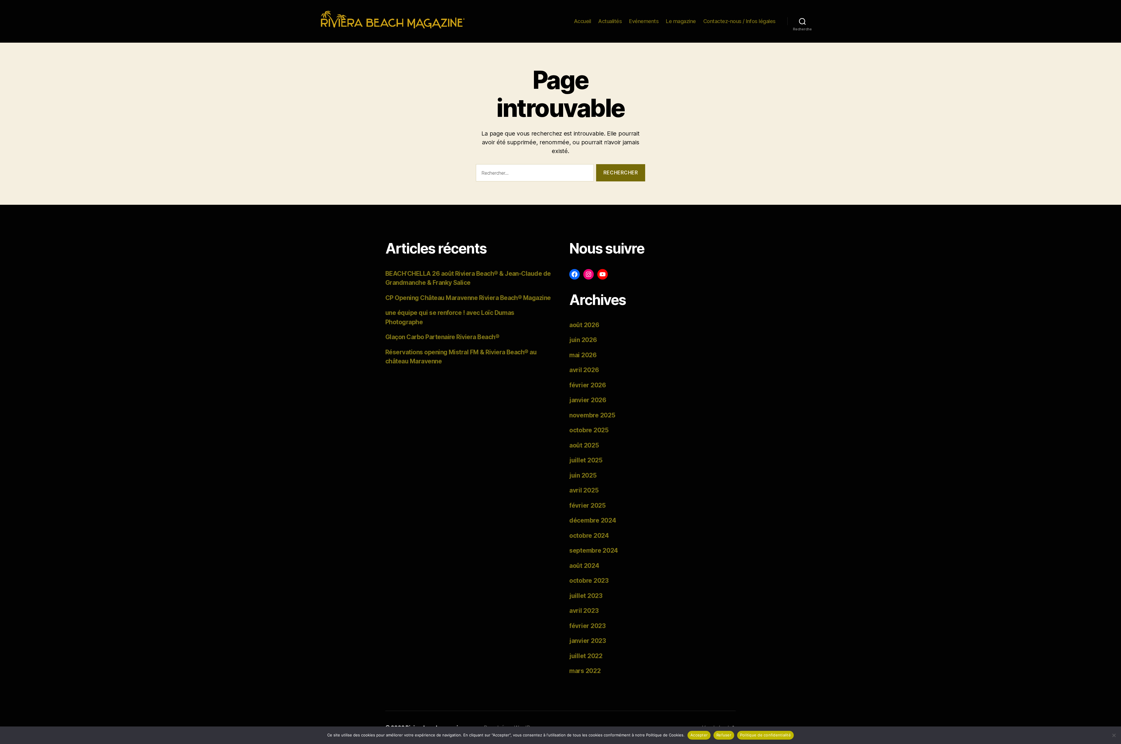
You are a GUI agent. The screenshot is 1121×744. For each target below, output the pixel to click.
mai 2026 (583, 355)
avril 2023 (583, 610)
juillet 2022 (586, 656)
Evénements (644, 21)
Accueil (582, 21)
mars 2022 (585, 670)
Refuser (723, 735)
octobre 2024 (589, 535)
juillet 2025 (586, 460)
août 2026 (584, 325)
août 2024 (584, 565)
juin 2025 (583, 475)
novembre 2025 (592, 415)
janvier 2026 (587, 400)
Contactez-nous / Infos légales (739, 21)
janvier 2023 (587, 640)
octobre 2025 (589, 430)
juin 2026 (583, 340)
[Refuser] (1114, 735)
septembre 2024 (593, 550)
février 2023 (587, 625)
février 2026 (587, 385)
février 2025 (587, 505)
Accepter (699, 735)
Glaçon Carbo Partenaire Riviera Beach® (442, 337)
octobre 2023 (589, 580)
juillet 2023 (586, 595)
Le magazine (681, 21)
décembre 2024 (592, 520)
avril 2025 (583, 490)
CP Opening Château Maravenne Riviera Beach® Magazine (468, 297)
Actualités (610, 21)
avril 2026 (584, 370)
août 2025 (584, 445)
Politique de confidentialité (765, 735)
